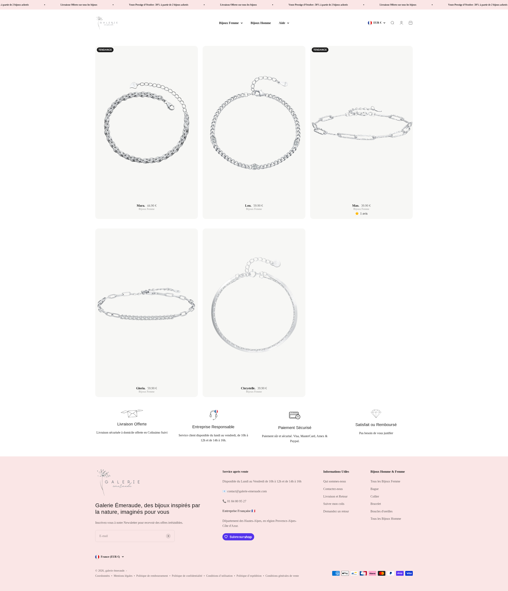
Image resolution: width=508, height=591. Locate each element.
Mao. (355, 205)
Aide (282, 23)
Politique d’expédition (249, 575)
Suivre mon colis (333, 503)
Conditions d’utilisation (219, 575)
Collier (374, 496)
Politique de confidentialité (187, 575)
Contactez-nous (333, 489)
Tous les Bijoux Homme (385, 518)
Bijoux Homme (261, 23)
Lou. (248, 205)
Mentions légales (123, 575)
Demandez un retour (336, 511)
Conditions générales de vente (282, 575)
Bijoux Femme (229, 23)
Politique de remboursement (152, 575)
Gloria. (140, 388)
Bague (374, 489)
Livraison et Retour (335, 496)
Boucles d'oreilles (381, 511)
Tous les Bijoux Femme (385, 481)
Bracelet (375, 503)
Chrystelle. (248, 388)
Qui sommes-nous (334, 481)
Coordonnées (102, 575)
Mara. (141, 205)
